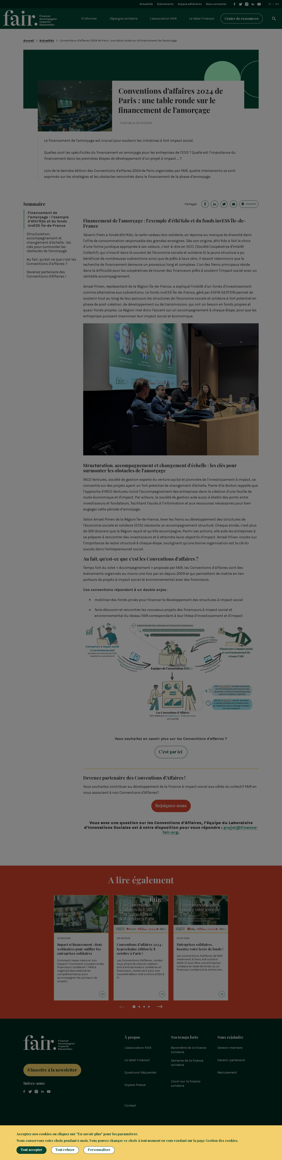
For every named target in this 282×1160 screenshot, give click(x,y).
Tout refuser (65, 1149)
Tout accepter (31, 1149)
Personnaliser (99, 1149)
